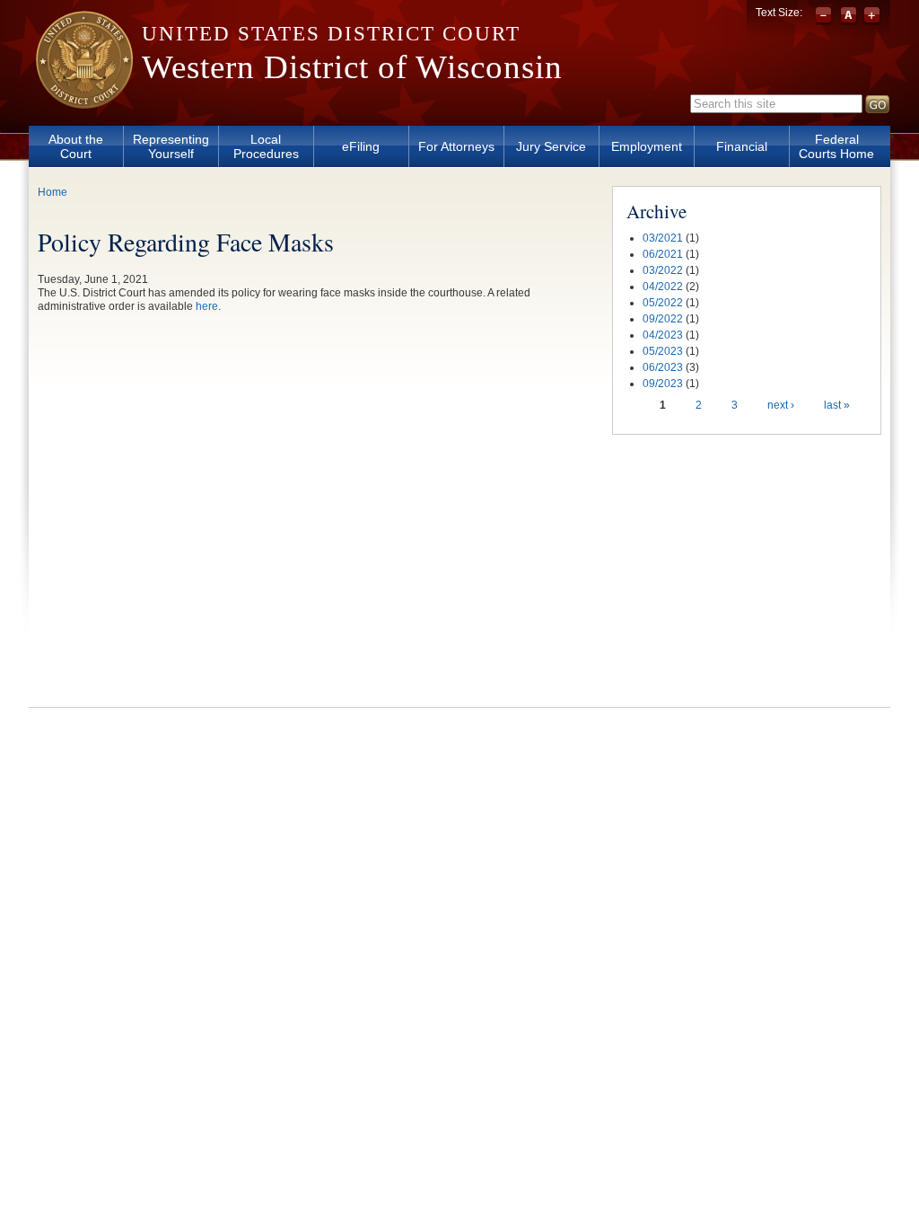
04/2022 (663, 286)
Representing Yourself (171, 146)
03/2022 (663, 270)
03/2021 (663, 238)
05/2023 (663, 351)
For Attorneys (456, 146)
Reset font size (848, 16)
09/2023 (663, 383)
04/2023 (663, 335)
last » (837, 405)
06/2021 (663, 254)
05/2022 (663, 302)
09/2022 (663, 319)
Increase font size (871, 16)
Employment (646, 146)
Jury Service (551, 146)
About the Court (75, 146)
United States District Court (331, 33)
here (207, 306)
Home (52, 192)
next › (780, 405)
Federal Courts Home (836, 146)
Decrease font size (825, 16)
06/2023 (663, 367)
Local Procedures (266, 146)
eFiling (361, 146)
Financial (741, 146)
